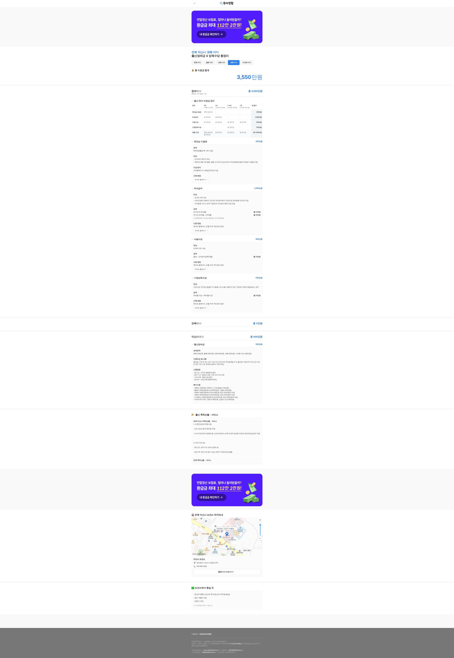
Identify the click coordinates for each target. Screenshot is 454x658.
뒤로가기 (194, 3)
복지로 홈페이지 (200, 179)
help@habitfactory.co (209, 652)
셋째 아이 (221, 62)
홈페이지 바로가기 (225, 572)
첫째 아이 (197, 62)
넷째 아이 (233, 62)
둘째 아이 (209, 62)
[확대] (260, 520)
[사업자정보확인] (236, 644)
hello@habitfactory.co (236, 650)
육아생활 (226, 3)
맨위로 (448, 651)
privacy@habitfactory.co (211, 650)
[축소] (260, 538)
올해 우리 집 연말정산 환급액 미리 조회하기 (227, 630)
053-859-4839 (201, 566)
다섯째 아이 (246, 62)
